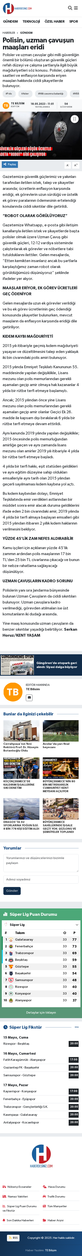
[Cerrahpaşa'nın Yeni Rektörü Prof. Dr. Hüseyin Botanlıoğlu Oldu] (21, 730)
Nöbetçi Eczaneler (19, 1186)
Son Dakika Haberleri (20, 1220)
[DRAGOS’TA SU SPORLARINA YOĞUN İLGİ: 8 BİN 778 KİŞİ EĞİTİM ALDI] (21, 809)
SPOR (73, 21)
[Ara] (70, 8)
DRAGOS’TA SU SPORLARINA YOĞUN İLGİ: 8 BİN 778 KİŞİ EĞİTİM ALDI (21, 825)
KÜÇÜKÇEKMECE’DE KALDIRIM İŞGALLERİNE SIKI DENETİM (18, 785)
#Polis (9, 93)
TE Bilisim (33, 689)
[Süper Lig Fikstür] (77, 1027)
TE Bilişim (51, 1250)
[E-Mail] (29, 698)
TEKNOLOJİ (31, 21)
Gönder (12, 891)
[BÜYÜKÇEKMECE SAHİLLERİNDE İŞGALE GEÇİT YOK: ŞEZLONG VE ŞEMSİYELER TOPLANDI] (61, 809)
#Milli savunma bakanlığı (50, 93)
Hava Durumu (56, 1186)
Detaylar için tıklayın (41, 1012)
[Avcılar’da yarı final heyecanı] (61, 730)
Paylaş (12, 164)
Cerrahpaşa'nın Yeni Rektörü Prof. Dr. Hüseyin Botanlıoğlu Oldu (20, 747)
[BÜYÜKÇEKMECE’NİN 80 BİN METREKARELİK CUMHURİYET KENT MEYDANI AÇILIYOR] (61, 768)
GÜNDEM (10, 21)
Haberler (9, 33)
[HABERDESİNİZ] (17, 8)
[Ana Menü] (76, 8)
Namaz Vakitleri (18, 1196)
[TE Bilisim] (12, 692)
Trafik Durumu (56, 1196)
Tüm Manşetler (57, 1206)
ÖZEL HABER (54, 21)
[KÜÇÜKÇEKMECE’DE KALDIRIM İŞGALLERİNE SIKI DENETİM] (21, 768)
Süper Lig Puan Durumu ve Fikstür (20, 1208)
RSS (15, 1237)
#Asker (24, 93)
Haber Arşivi (55, 1220)
